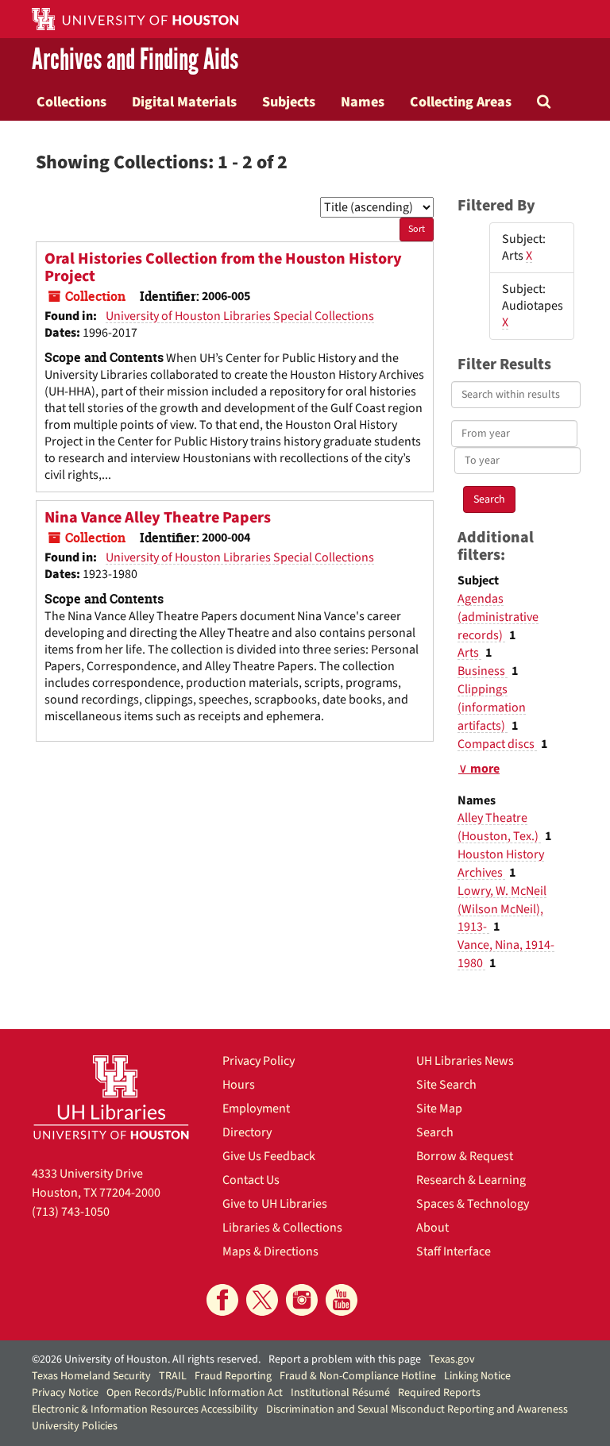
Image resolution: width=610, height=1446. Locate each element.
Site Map (439, 1108)
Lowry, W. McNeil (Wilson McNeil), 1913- (502, 909)
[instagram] (302, 1300)
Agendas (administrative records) (498, 617)
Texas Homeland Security (91, 1376)
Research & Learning (471, 1180)
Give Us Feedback (268, 1156)
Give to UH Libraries (274, 1204)
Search (435, 1132)
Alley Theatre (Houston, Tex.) (499, 827)
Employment (256, 1108)
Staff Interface (453, 1251)
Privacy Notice (65, 1393)
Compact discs (497, 744)
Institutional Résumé (340, 1393)
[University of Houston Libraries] (111, 1097)
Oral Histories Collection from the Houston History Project (223, 267)
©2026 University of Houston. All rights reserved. (146, 1359)
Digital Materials (184, 101)
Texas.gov (452, 1359)
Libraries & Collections (282, 1227)
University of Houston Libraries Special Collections (240, 316)
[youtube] (341, 1300)
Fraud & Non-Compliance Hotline (358, 1376)
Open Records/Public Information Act (194, 1393)
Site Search (446, 1084)
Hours (238, 1084)
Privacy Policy (258, 1061)
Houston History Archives (501, 863)
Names (362, 101)
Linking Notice (477, 1376)
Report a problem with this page (344, 1359)
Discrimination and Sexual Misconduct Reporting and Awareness (417, 1409)
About (432, 1227)
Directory (247, 1132)
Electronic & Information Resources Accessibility (145, 1409)
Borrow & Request (464, 1156)
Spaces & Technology (472, 1204)
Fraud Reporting (233, 1376)
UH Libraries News (465, 1061)
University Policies (75, 1426)
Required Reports (439, 1393)
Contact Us (251, 1180)
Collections (71, 101)
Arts (469, 652)
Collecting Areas (461, 101)
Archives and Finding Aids (135, 60)
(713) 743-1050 (71, 1211)
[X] (262, 1300)
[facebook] (222, 1300)
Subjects (288, 101)
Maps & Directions (270, 1251)
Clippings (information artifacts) (492, 708)
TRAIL (173, 1376)
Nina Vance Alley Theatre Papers (157, 518)
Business (483, 671)
